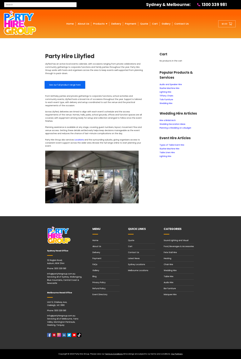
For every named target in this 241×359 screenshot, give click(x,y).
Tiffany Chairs (166, 95)
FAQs (94, 264)
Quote (131, 240)
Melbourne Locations (138, 270)
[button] (100, 26)
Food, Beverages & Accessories (179, 246)
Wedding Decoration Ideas (172, 124)
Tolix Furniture (166, 99)
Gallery (95, 270)
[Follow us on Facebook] (49, 335)
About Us (96, 246)
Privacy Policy (99, 282)
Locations (79, 139)
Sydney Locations (136, 264)
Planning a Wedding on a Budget (175, 127)
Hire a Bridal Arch (168, 120)
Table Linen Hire (167, 152)
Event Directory (99, 294)
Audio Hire (168, 282)
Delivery (96, 252)
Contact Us (133, 252)
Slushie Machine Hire (169, 88)
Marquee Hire (170, 294)
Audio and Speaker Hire (171, 84)
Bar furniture (170, 288)
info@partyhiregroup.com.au (61, 273)
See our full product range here (65, 84)
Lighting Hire (165, 92)
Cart (130, 246)
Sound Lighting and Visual (176, 240)
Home (95, 240)
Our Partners (177, 354)
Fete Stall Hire (170, 252)
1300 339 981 (214, 4)
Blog (94, 276)
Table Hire (168, 276)
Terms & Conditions (114, 354)
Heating (167, 258)
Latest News (134, 258)
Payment (96, 258)
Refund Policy (99, 288)
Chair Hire (168, 264)
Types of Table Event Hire (172, 145)
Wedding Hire (166, 103)
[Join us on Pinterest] (54, 335)
